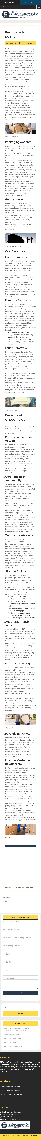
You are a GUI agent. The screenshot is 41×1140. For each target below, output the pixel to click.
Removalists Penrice (11, 1042)
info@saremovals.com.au (11, 1119)
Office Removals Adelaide (10, 1091)
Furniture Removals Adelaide (11, 1095)
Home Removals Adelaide (10, 1087)
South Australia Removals (19, 1136)
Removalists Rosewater (12, 1039)
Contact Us (27, 3)
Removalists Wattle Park (13, 1046)
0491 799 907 (9, 3)
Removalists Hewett (11, 1035)
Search (20, 1013)
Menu (3, 7)
